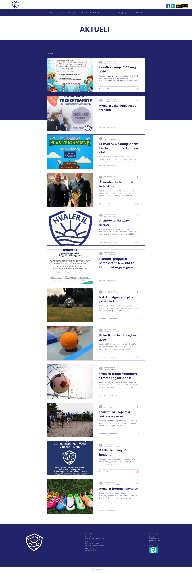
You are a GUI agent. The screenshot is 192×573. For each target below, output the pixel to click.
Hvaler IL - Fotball (154, 538)
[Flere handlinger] (138, 62)
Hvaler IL (151, 537)
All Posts (50, 54)
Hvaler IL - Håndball (155, 540)
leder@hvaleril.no (90, 550)
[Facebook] (168, 6)
